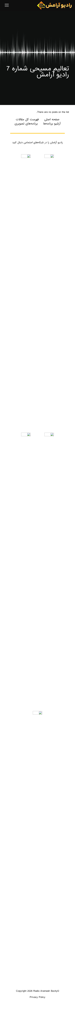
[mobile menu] (7, 5)
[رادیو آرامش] (54, 5)
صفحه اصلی (51, 120)
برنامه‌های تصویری (26, 124)
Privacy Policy (37, 997)
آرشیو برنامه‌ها (51, 124)
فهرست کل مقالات (27, 120)
